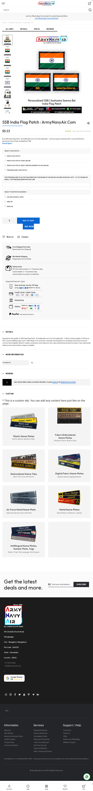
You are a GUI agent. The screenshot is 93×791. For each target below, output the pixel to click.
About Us (7, 730)
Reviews (9, 373)
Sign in (55, 382)
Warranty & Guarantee (42, 739)
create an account (68, 382)
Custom (9, 394)
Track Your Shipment (41, 742)
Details (9, 332)
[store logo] (46, 3)
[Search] (90, 10)
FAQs (65, 736)
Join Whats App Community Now (46, 18)
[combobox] (46, 10)
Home (4, 22)
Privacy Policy (9, 742)
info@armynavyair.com (13, 666)
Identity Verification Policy (13, 736)
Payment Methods (40, 748)
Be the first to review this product (13, 126)
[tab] (46, 332)
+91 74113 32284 (10, 663)
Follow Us (66, 733)
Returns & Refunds (40, 733)
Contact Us (67, 730)
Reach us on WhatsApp (71, 739)
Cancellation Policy (40, 736)
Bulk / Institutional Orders (43, 751)
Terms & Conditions (11, 745)
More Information (14, 354)
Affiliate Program (69, 742)
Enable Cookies (9, 739)
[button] (7, 40)
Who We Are (8, 733)
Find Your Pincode (40, 745)
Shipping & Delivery (40, 730)
